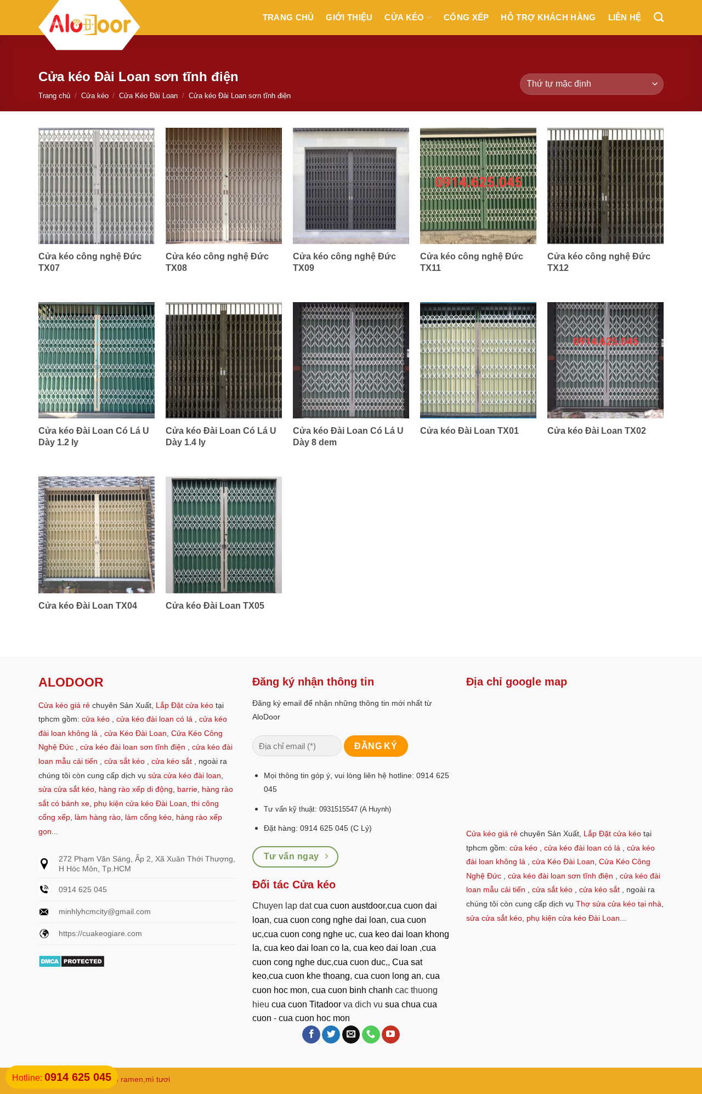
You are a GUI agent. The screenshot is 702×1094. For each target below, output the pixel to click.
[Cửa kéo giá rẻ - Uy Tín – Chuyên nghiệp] (89, 27)
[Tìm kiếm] (659, 17)
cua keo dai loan (385, 948)
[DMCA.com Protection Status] (71, 960)
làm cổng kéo (147, 817)
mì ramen (126, 1079)
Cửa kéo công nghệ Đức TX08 (217, 262)
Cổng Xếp (466, 17)
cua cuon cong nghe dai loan (330, 920)
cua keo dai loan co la (306, 948)
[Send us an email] (351, 1034)
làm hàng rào (98, 817)
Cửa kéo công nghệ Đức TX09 (344, 262)
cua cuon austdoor (349, 905)
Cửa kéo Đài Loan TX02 (596, 430)
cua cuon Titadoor (306, 1004)
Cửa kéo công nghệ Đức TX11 (471, 262)
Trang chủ (288, 17)
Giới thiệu (349, 17)
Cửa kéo (404, 17)
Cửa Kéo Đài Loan (148, 96)
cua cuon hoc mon (314, 1018)
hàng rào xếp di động (136, 789)
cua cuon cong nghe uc (309, 934)
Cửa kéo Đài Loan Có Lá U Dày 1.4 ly (221, 436)
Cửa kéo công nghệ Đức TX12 (598, 262)
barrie (187, 789)
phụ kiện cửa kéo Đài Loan (140, 803)
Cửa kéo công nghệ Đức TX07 (89, 262)
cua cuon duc (359, 962)
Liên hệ (625, 17)
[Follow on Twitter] (331, 1034)
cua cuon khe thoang (309, 975)
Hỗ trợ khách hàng (548, 17)
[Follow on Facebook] (311, 1034)
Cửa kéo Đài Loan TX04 (87, 605)
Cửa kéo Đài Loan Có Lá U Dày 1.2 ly (93, 436)
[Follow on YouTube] (391, 1034)
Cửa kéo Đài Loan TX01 (469, 430)
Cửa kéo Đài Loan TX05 (215, 605)
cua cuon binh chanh (352, 990)
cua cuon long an (387, 975)
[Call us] (371, 1034)
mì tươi (157, 1079)
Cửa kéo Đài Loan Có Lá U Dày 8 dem (348, 436)
